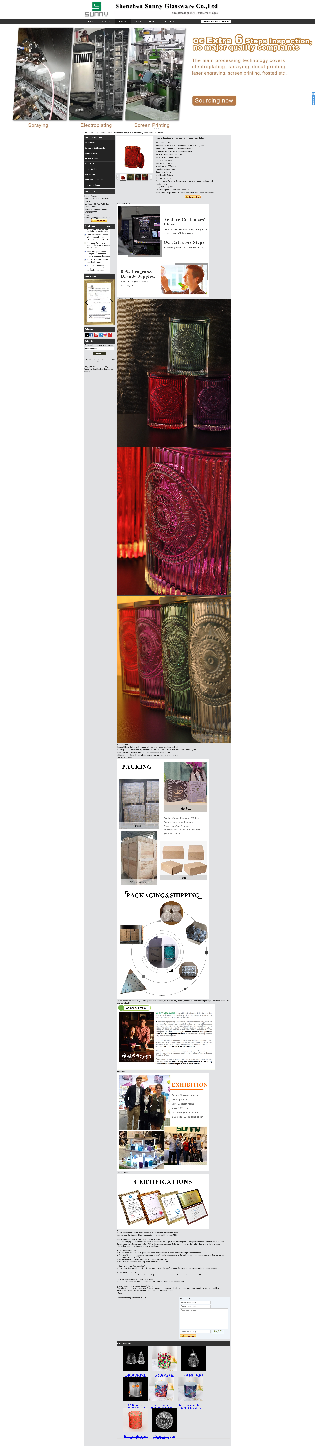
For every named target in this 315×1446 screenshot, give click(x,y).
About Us (106, 21)
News (138, 21)
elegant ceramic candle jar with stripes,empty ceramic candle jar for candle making (98, 269)
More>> (110, 226)
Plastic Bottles (91, 169)
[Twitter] (87, 335)
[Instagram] (105, 335)
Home (90, 21)
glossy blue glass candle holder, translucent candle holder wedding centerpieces (98, 231)
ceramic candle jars (92, 185)
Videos (152, 21)
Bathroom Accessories (94, 180)
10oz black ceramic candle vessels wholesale (97, 238)
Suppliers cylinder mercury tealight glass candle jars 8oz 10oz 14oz (97, 253)
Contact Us (169, 21)
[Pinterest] (110, 335)
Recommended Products (95, 148)
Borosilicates (90, 174)
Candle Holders (106, 133)
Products (122, 21)
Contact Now (99, 220)
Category (94, 133)
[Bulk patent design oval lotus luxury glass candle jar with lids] (134, 154)
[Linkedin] (101, 335)
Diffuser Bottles (91, 158)
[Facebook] (91, 335)
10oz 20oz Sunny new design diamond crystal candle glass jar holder (96, 245)
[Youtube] (96, 335)
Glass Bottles (90, 164)
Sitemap (87, 371)
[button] (154, 128)
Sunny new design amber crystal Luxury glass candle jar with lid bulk (97, 261)
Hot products (90, 143)
